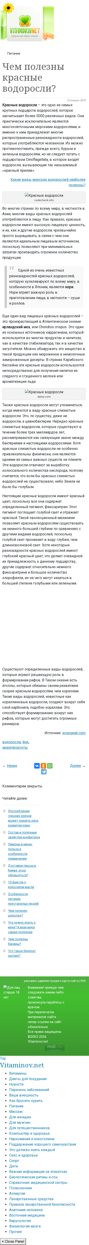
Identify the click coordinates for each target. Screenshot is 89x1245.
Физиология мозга (25, 1226)
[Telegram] (44, 771)
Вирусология (20, 1221)
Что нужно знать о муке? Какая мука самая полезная (22, 927)
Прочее (15, 1232)
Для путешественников (29, 1128)
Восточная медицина (27, 1215)
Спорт (14, 1161)
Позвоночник (20, 1188)
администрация (49, 981)
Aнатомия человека (26, 1210)
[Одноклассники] (43, 766)
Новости (16, 1084)
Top (3, 1058)
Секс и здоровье (23, 1155)
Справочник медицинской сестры (38, 1182)
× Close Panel (13, 1241)
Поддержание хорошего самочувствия (42, 1144)
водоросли (11, 742)
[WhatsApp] (49, 766)
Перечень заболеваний (29, 1090)
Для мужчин (19, 1122)
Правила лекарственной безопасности (42, 1204)
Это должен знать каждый (32, 1150)
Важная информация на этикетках (38, 1171)
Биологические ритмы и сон (33, 1177)
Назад (12, 766)
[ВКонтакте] (37, 766)
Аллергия (17, 1193)
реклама (30, 981)
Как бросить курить (26, 1101)
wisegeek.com (74, 733)
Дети (13, 1166)
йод (25, 742)
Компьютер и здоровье (29, 1133)
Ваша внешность (23, 1095)
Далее (75, 766)
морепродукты (15, 747)
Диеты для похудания (28, 1079)
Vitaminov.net (22, 1065)
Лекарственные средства (31, 1199)
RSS (83, 981)
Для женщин (20, 1117)
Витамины (18, 1073)
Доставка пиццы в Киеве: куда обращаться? (22, 870)
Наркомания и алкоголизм (31, 1139)
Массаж (16, 1111)
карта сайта (70, 981)
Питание (13, 53)
